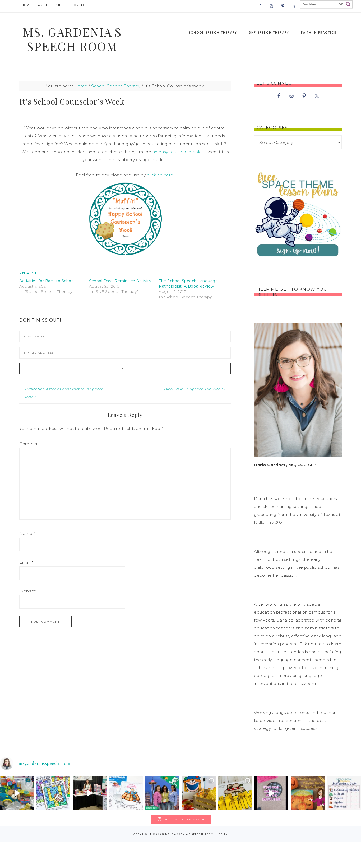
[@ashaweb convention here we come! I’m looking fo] (162, 793)
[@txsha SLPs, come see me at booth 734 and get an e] (90, 793)
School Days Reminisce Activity (120, 281)
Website (27, 591)
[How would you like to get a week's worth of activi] (308, 793)
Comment (29, 443)
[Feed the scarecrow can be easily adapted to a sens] (199, 793)
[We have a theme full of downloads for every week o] (344, 793)
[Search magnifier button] (348, 4)
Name (27, 533)
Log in (222, 834)
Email (26, 562)
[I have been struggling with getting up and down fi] (271, 793)
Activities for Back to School (47, 281)
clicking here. (160, 174)
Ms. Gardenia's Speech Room (72, 39)
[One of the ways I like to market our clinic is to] (17, 793)
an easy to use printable (177, 151)
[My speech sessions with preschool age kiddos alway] (53, 793)
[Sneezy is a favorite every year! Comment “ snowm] (126, 793)
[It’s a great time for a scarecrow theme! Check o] (235, 793)
